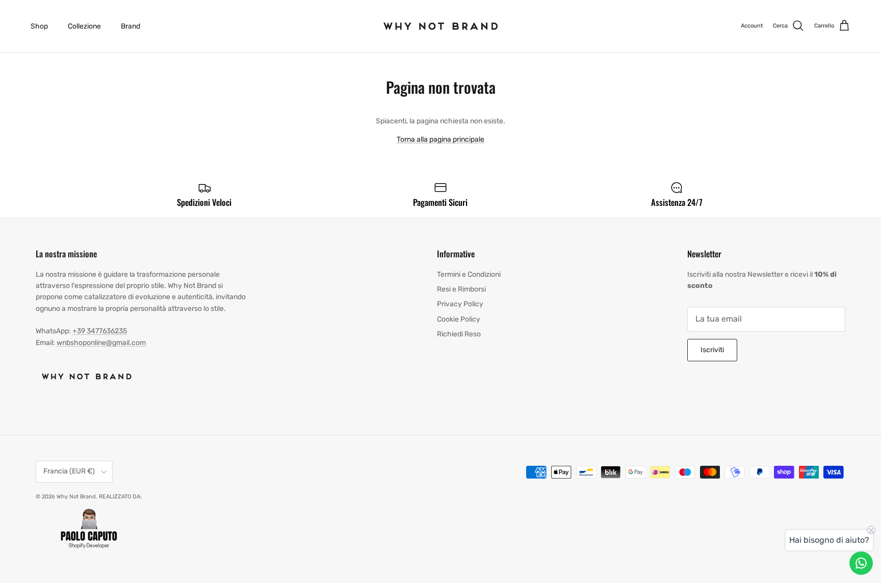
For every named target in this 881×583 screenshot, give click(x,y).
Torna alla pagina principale (440, 139)
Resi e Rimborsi (461, 289)
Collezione (84, 26)
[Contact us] (861, 563)
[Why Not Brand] (441, 26)
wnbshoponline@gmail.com (101, 342)
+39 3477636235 (99, 331)
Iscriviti (712, 350)
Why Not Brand (76, 496)
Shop (39, 26)
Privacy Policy (460, 304)
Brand (130, 26)
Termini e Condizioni (469, 274)
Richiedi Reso (459, 334)
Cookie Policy (458, 319)
